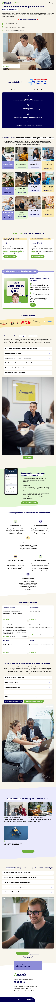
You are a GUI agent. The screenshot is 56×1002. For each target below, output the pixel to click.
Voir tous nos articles (28, 851)
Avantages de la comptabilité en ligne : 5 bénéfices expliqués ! (39, 820)
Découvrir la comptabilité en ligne (13, 701)
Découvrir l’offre (8, 167)
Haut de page (27, 957)
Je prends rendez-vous (37, 256)
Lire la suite (24, 619)
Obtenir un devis (35, 953)
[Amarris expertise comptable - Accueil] (20, 974)
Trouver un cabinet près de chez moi (34, 701)
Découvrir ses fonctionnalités (29, 502)
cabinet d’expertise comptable (35, 666)
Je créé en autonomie (10, 256)
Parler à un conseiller (22, 953)
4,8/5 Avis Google (11, 66)
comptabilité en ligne (19, 666)
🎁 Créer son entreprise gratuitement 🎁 (28, 19)
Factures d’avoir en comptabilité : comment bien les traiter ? (13, 844)
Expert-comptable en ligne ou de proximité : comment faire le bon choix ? (15, 820)
